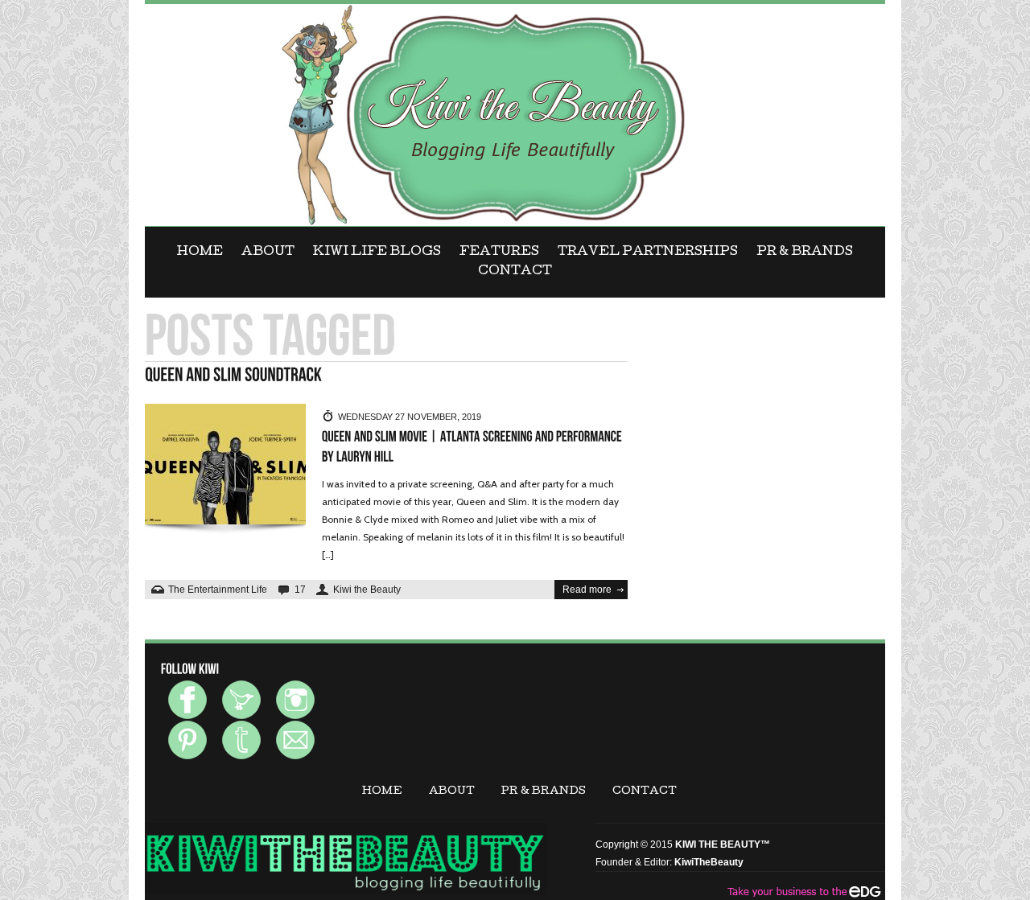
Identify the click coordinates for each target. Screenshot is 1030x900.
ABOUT (268, 252)
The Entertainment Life (217, 589)
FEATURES (499, 252)
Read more (587, 589)
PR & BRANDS (804, 252)
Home (200, 252)
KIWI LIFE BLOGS (377, 252)
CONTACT (515, 271)
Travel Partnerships (648, 252)
